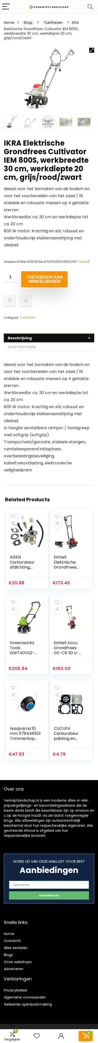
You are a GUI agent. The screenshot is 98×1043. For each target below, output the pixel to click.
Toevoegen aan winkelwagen (44, 279)
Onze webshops (18, 961)
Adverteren (13, 968)
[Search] (90, 7)
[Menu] (6, 7)
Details (83, 261)
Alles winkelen (16, 947)
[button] (91, 50)
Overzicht (12, 940)
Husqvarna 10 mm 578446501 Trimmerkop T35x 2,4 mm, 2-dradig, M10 (25, 738)
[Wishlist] (37, 1036)
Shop (28, 22)
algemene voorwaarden (25, 997)
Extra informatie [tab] (22, 346)
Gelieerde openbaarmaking (28, 1004)
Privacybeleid (15, 990)
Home (9, 22)
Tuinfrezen (53, 22)
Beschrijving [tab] (20, 338)
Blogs (8, 954)
